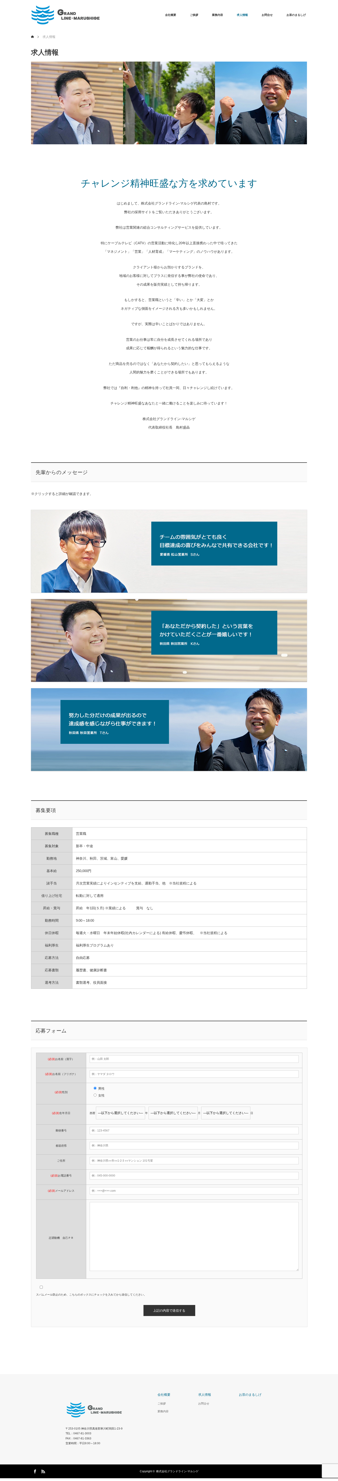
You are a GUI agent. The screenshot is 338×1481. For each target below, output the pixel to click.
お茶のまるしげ (296, 15)
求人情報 (242, 15)
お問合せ (267, 15)
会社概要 (170, 15)
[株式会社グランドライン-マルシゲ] (100, 15)
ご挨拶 (194, 15)
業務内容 (217, 15)
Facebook (34, 1470)
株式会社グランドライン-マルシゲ (177, 1471)
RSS (42, 1470)
